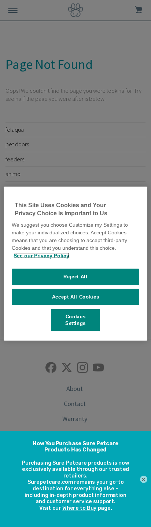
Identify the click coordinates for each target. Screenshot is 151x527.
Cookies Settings (75, 320)
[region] (75, 263)
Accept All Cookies (75, 296)
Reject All (75, 276)
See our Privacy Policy (41, 256)
